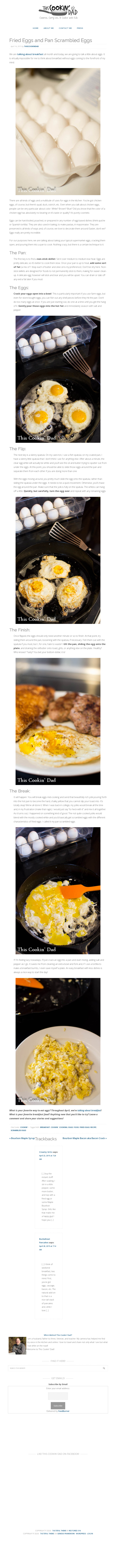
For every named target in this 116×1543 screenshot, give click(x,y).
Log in (90, 1533)
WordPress (81, 1533)
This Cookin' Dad (58, 11)
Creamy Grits (45, 1152)
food (76, 1127)
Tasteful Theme (47, 1533)
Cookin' (24, 1127)
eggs (70, 1127)
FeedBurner (63, 1411)
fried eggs (85, 1127)
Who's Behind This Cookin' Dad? (58, 1335)
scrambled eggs (18, 1130)
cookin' (54, 1127)
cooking (63, 1127)
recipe (93, 1127)
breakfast (45, 1127)
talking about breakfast (30, 54)
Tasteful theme (59, 1530)
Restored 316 (75, 1530)
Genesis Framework (66, 1533)
